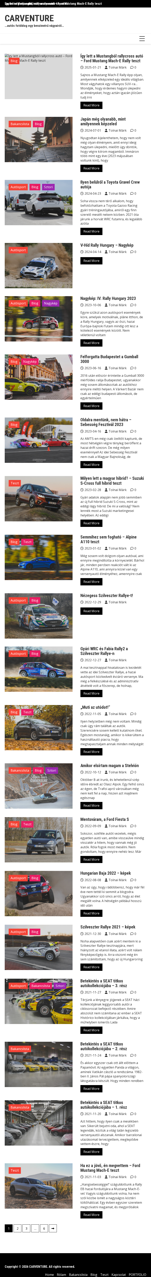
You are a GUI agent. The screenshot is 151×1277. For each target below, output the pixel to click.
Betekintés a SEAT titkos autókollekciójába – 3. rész (103, 983)
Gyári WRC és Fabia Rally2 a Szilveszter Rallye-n (104, 651)
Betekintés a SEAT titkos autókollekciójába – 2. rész (103, 1046)
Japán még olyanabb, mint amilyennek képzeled (36, 4)
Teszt (15, 483)
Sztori (48, 187)
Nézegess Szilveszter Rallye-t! (106, 595)
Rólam (61, 1274)
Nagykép (50, 303)
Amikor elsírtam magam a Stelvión (109, 765)
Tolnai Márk (118, 67)
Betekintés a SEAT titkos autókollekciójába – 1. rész (103, 1105)
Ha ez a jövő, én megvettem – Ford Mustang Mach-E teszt (110, 1168)
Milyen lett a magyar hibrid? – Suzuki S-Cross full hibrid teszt (112, 481)
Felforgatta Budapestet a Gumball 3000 (109, 359)
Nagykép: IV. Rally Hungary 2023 (108, 298)
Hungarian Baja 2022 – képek (105, 873)
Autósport (18, 187)
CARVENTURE (29, 18)
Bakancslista (20, 124)
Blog (14, 61)
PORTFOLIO (137, 1274)
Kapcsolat (118, 1274)
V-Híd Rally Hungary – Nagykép (107, 245)
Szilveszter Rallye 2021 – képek (107, 926)
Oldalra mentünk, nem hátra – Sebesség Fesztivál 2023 (105, 422)
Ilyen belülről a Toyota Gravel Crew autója (110, 184)
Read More (91, 105)
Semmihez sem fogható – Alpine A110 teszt (108, 539)
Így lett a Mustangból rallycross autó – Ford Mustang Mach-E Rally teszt (111, 58)
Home (49, 1274)
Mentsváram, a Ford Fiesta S (104, 819)
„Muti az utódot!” (95, 707)
